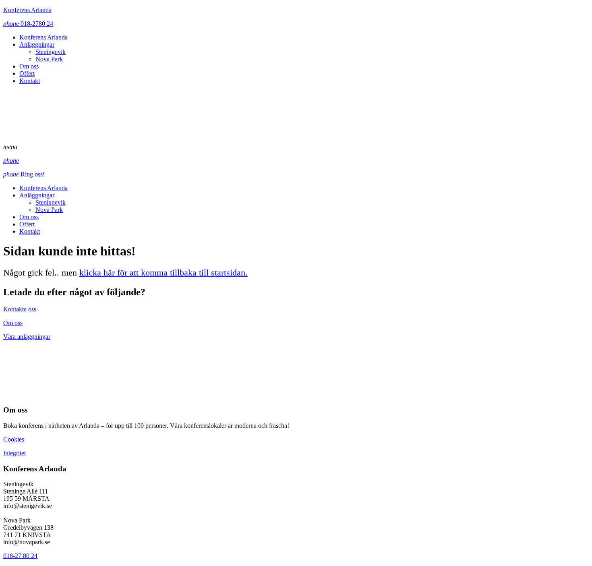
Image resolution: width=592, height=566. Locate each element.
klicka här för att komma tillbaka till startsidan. (163, 272)
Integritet (14, 453)
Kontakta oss (19, 309)
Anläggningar (36, 44)
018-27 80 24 (20, 555)
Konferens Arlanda (27, 9)
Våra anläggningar (26, 336)
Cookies (13, 439)
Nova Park (49, 59)
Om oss (29, 66)
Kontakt (29, 80)
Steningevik (50, 51)
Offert (27, 73)
